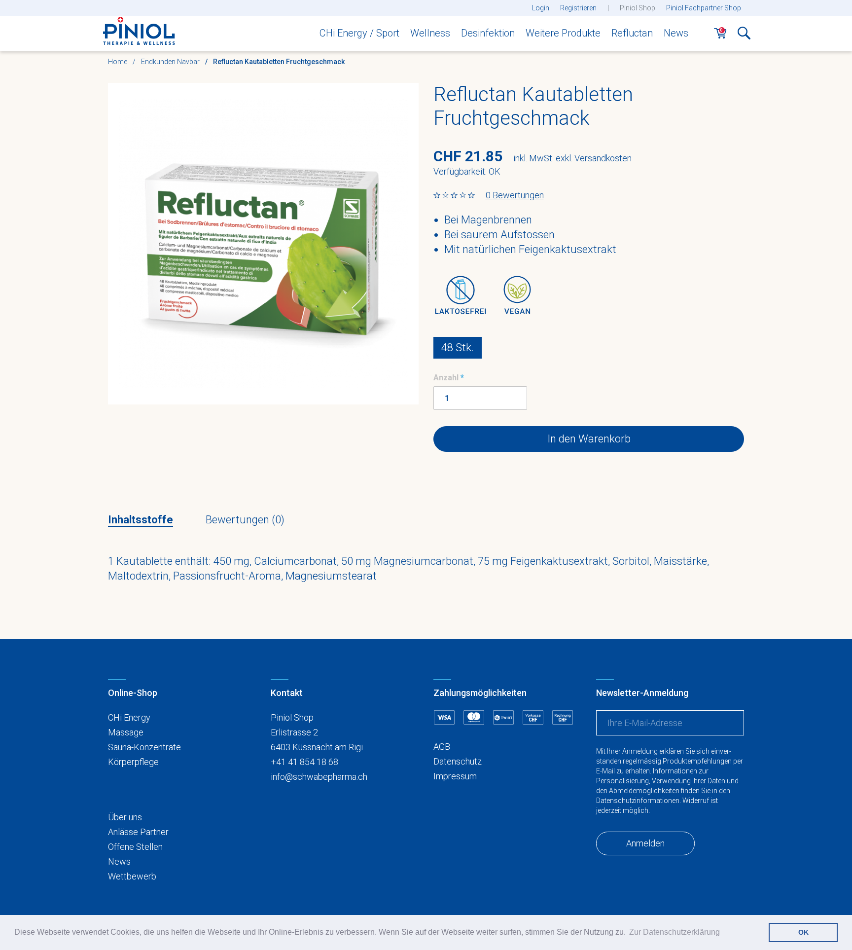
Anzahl (446, 377)
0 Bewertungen (515, 195)
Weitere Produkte (563, 33)
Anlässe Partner (138, 832)
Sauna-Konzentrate (144, 747)
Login (540, 8)
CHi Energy (129, 717)
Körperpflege (133, 762)
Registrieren (578, 8)
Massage (125, 732)
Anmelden (645, 843)
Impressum (455, 776)
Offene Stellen (135, 846)
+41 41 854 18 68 (304, 762)
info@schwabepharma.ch (319, 776)
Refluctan (632, 33)
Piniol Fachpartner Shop (703, 8)
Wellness (430, 33)
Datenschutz (457, 761)
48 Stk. (457, 347)
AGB (441, 746)
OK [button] (803, 932)
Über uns (125, 817)
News (676, 33)
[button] (744, 36)
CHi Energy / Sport (359, 33)
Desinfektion (488, 33)
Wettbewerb (132, 876)
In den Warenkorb (589, 439)
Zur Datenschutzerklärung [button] (674, 932)
